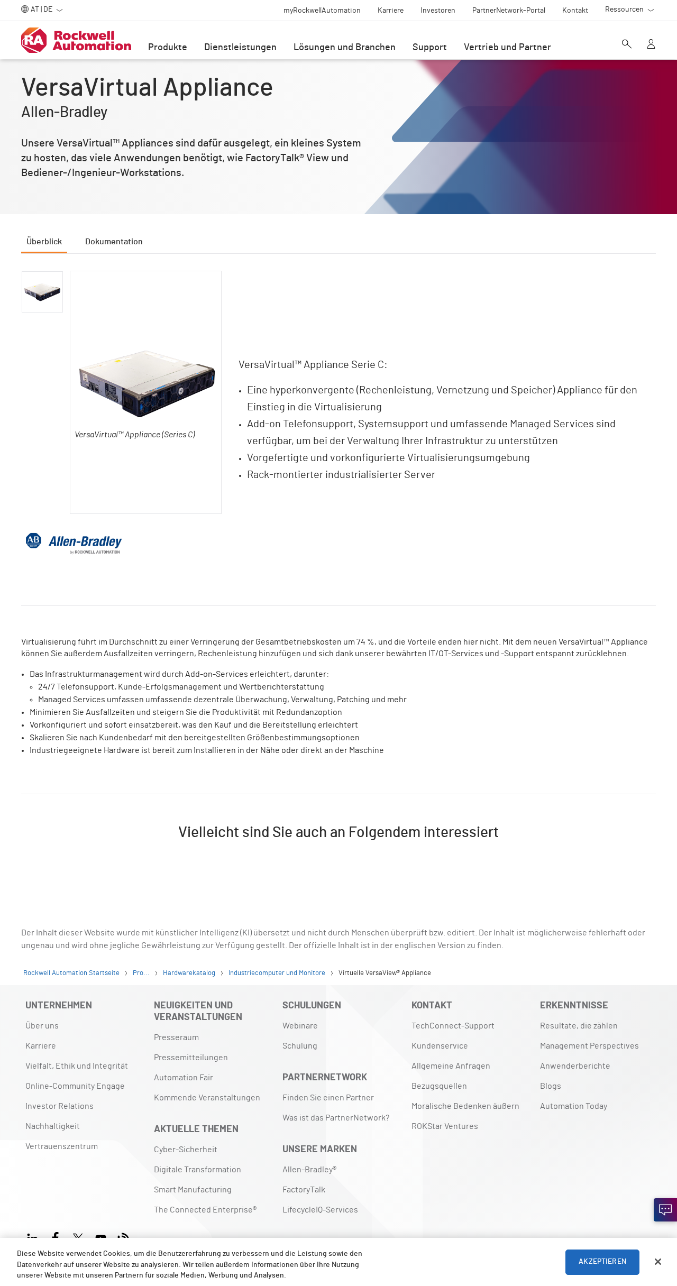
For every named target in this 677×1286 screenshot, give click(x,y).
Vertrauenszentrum (61, 1146)
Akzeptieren (602, 1261)
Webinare (300, 1026)
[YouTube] (100, 1237)
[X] (78, 1237)
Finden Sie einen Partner (328, 1098)
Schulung (299, 1046)
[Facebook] (55, 1237)
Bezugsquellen (439, 1086)
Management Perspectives (589, 1046)
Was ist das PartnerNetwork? (335, 1118)
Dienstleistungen (240, 47)
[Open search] (627, 45)
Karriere (40, 1046)
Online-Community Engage (75, 1086)
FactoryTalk (303, 1190)
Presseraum (176, 1037)
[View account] (651, 45)
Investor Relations (59, 1106)
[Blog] (123, 1237)
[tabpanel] (338, 570)
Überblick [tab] (44, 241)
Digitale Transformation (197, 1169)
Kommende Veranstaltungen (207, 1098)
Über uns (42, 1026)
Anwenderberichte (575, 1066)
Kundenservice (439, 1046)
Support (430, 47)
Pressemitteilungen (191, 1057)
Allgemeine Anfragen (450, 1066)
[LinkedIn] (34, 1237)
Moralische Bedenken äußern (465, 1106)
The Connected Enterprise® (205, 1210)
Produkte (167, 47)
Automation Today (573, 1106)
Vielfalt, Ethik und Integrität (76, 1066)
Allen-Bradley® (309, 1169)
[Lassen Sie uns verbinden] (665, 1209)
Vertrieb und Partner (507, 47)
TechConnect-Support (453, 1026)
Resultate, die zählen (579, 1026)
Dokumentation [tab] (114, 241)
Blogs (550, 1086)
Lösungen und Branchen (345, 47)
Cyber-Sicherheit (185, 1149)
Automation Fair (183, 1077)
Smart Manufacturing (193, 1190)
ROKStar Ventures (444, 1126)
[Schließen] (658, 1261)
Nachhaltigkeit (52, 1126)
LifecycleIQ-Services (320, 1210)
